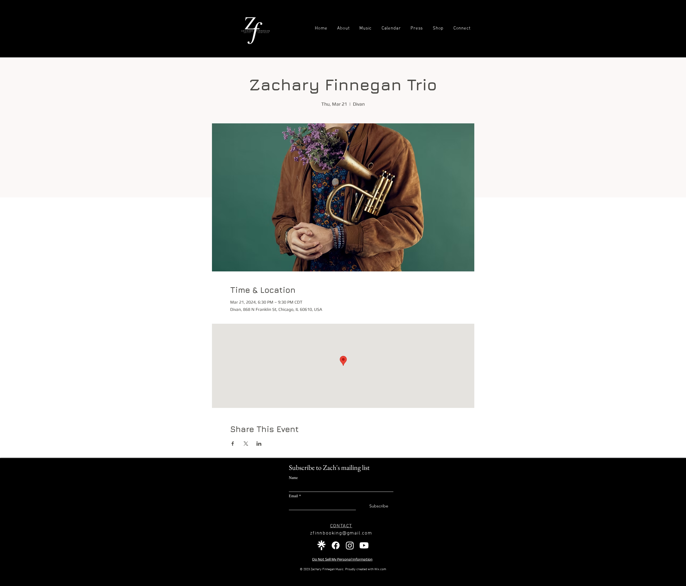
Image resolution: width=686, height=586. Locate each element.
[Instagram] (350, 545)
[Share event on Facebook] (232, 443)
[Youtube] (364, 545)
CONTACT (341, 526)
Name (293, 477)
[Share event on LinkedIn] (259, 443)
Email (295, 495)
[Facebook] (335, 545)
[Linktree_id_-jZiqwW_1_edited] (321, 545)
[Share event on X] (245, 443)
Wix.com (380, 569)
